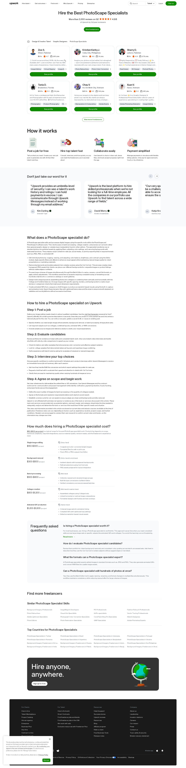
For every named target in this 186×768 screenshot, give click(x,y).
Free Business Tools (101, 733)
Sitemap (131, 757)
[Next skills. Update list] (65, 69)
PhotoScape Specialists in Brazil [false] (71, 636)
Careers (133, 720)
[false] (28, 41)
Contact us (134, 730)
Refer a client (98, 730)
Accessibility (122, 757)
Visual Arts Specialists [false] (68, 613)
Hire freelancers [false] (92, 29)
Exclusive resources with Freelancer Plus (72, 726)
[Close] (49, 739)
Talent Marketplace (29, 714)
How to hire (26, 711)
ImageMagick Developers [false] (69, 610)
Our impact (134, 723)
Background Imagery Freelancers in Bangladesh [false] (110, 646)
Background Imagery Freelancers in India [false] (42, 646)
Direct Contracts (27, 736)
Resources (98, 720)
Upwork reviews (99, 717)
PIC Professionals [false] (100, 610)
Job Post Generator (91, 314)
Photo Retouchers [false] (33, 613)
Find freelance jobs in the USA (69, 720)
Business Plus (27, 726)
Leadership (134, 714)
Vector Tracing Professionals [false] (137, 613)
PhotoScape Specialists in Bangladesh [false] (107, 639)
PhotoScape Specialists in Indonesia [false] (107, 636)
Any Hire (25, 730)
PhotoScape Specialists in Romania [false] (39, 639)
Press (132, 726)
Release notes (99, 736)
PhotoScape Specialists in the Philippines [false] (142, 643)
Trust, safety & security (138, 733)
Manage (46, 760)
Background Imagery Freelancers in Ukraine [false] (143, 646)
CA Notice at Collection (86, 757)
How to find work (64, 711)
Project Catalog (27, 717)
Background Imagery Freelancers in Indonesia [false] (110, 643)
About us (133, 711)
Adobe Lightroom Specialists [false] (37, 617)
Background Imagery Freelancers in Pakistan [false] (76, 646)
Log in (161, 3)
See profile (48, 74)
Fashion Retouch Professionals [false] (138, 610)
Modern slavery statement (139, 736)
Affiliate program (100, 726)
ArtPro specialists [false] (100, 613)
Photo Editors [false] (32, 620)
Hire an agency (27, 720)
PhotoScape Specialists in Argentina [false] (73, 639)
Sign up (171, 3)
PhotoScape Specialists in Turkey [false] (39, 636)
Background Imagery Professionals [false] (39, 610)
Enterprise (25, 723)
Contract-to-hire (27, 733)
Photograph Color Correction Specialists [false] (75, 617)
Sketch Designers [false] (133, 617)
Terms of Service (58, 757)
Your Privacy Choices (106, 757)
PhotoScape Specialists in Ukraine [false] (139, 639)
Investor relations (136, 717)
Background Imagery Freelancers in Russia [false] (75, 643)
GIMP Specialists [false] (100, 620)
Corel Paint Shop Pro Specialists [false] (105, 617)
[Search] (131, 3)
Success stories (99, 714)
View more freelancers (93, 119)
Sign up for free (39, 684)
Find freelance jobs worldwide (69, 717)
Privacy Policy (71, 757)
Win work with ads (64, 723)
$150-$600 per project (35, 431)
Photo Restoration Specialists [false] (71, 620)
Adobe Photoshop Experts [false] (136, 620)
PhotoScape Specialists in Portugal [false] (139, 636)
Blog (95, 723)
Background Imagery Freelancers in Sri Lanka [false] (43, 643)
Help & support (99, 711)
